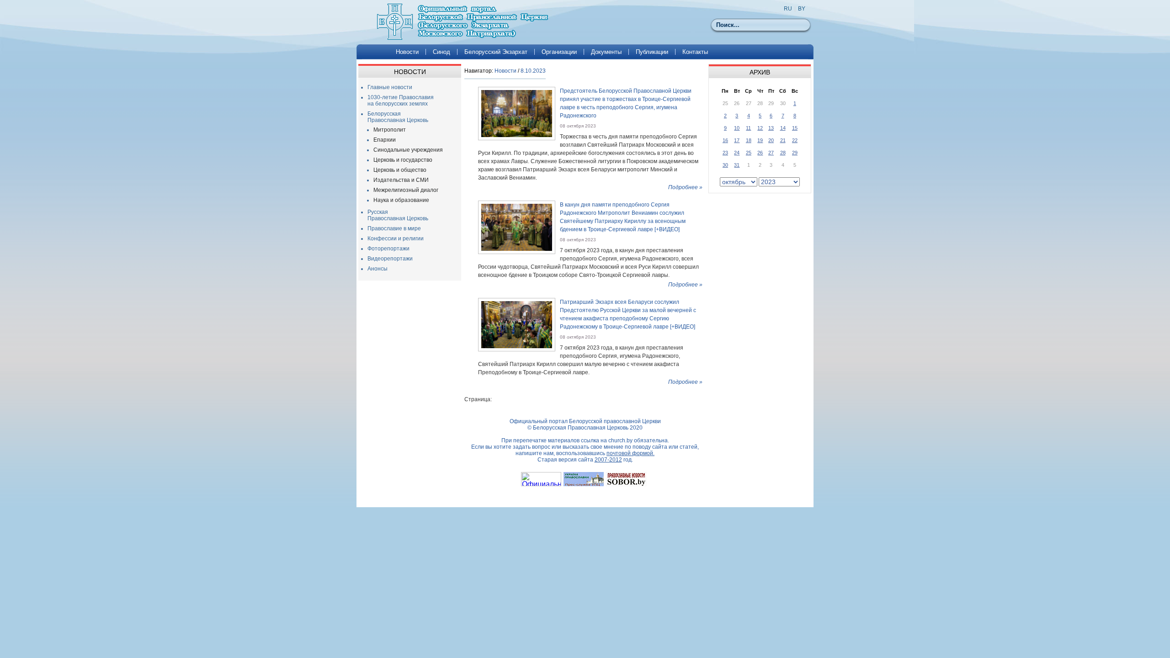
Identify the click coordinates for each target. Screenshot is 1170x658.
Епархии (384, 140)
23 (725, 152)
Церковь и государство (402, 160)
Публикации (652, 52)
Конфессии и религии (395, 238)
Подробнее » (685, 187)
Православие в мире (394, 228)
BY (801, 8)
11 (748, 128)
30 (725, 165)
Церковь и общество (399, 170)
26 (760, 152)
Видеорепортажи (390, 258)
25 (748, 152)
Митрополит (389, 130)
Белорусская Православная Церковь (397, 117)
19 (760, 140)
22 (795, 140)
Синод (441, 52)
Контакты (695, 52)
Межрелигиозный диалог (405, 190)
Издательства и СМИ (401, 180)
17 (736, 140)
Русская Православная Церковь (397, 215)
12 (760, 128)
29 (795, 152)
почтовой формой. (630, 453)
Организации (559, 52)
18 (748, 140)
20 (771, 140)
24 (736, 152)
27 (771, 152)
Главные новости (389, 87)
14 (783, 128)
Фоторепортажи (388, 248)
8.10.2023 (533, 71)
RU (788, 8)
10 (736, 128)
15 (795, 128)
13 (771, 128)
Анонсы (377, 268)
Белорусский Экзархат (495, 52)
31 (736, 165)
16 (725, 140)
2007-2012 (608, 459)
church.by (620, 440)
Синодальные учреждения (408, 150)
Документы (606, 52)
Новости (407, 52)
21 (783, 140)
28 (783, 152)
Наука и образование (401, 200)
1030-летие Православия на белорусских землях (400, 100)
